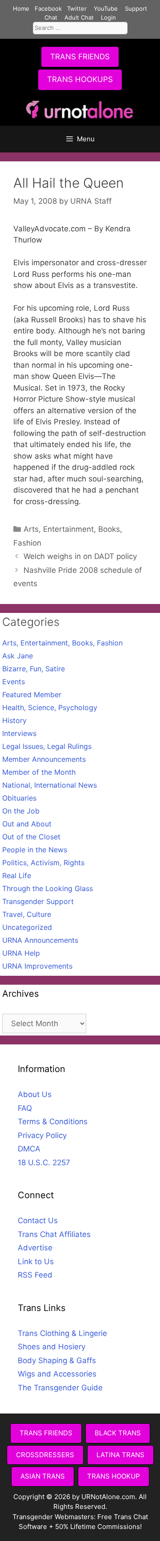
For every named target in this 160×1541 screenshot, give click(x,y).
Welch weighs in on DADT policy (80, 556)
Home (21, 8)
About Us (35, 1094)
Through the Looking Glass (47, 888)
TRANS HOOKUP (113, 1476)
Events (13, 681)
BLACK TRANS (118, 1433)
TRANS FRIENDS (80, 56)
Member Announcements (44, 759)
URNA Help (21, 953)
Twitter (77, 8)
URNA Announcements (40, 940)
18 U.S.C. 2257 (44, 1162)
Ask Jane (17, 655)
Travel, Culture (26, 914)
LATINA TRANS (120, 1455)
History (14, 720)
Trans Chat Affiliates (54, 1234)
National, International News (49, 785)
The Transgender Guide (60, 1387)
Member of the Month (39, 772)
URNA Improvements (37, 966)
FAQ (25, 1108)
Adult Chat (79, 17)
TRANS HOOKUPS (80, 79)
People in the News (34, 849)
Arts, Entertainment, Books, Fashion (62, 642)
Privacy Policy (42, 1135)
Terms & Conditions (53, 1121)
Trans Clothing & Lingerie (62, 1333)
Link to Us (36, 1261)
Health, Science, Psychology (49, 707)
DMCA (29, 1148)
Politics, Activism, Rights (43, 862)
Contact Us (38, 1220)
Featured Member (31, 694)
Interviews (19, 733)
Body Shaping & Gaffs (57, 1360)
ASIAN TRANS (42, 1476)
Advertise (35, 1247)
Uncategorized (27, 927)
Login (108, 17)
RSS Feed (35, 1274)
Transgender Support (38, 901)
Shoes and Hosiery (51, 1346)
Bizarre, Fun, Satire (33, 668)
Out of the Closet (31, 836)
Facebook (48, 8)
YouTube (106, 8)
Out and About (27, 823)
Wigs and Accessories (57, 1373)
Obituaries (19, 797)
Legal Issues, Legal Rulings (47, 746)
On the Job (21, 810)
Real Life (16, 875)
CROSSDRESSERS (45, 1455)
